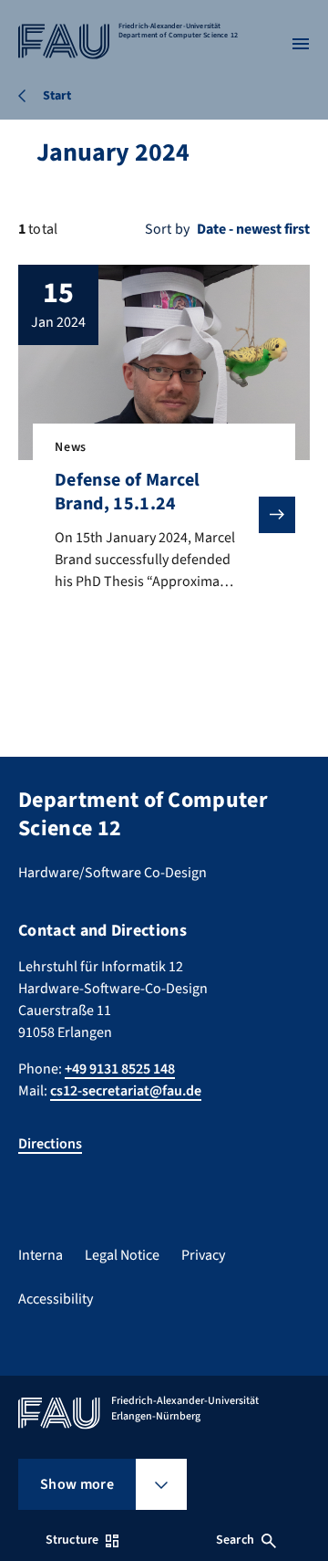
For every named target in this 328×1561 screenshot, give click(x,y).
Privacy (203, 1255)
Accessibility (55, 1299)
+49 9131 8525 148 (120, 1069)
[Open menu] (301, 44)
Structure (72, 1540)
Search (235, 1540)
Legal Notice (122, 1255)
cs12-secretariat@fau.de (125, 1091)
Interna (40, 1255)
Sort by (167, 229)
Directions (50, 1144)
